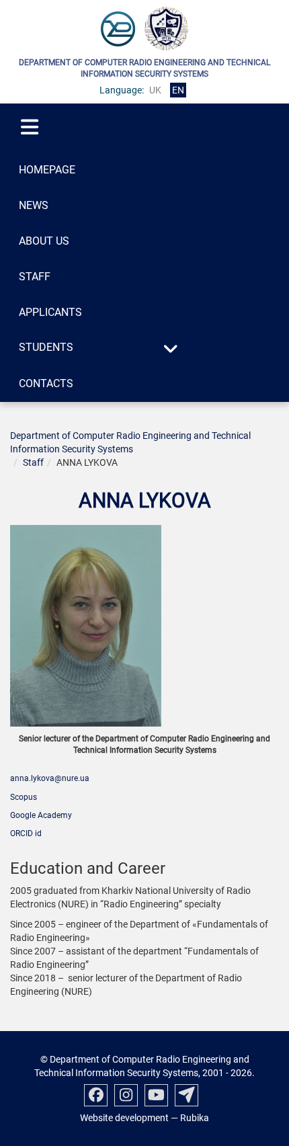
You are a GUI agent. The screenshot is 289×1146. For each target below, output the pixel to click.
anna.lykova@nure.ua (49, 778)
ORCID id (26, 833)
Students (46, 347)
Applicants (50, 312)
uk (155, 90)
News (33, 205)
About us (44, 241)
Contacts (46, 383)
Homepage (47, 169)
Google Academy (41, 815)
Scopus (23, 797)
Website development (124, 1117)
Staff (34, 276)
